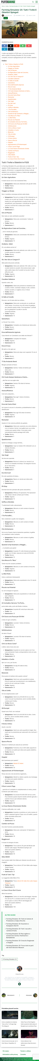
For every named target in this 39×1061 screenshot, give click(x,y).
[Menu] (36, 2)
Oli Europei (11, 136)
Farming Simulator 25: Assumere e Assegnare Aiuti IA (17, 925)
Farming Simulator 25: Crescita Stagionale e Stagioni (20, 941)
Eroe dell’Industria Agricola (16, 85)
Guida (7, 6)
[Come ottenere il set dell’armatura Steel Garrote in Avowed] (29, 1034)
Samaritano (11, 83)
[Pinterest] (29, 45)
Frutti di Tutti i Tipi (13, 157)
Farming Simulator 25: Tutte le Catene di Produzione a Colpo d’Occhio (19, 920)
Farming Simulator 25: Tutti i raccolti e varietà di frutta (18, 930)
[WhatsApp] (23, 45)
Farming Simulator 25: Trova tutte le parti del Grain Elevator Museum (19, 946)
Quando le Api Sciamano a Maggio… (19, 113)
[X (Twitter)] (10, 45)
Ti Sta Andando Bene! (14, 89)
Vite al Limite (12, 134)
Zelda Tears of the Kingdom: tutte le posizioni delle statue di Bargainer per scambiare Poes (29, 1024)
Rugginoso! (11, 152)
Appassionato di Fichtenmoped (17, 144)
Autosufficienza (12, 93)
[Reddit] (17, 45)
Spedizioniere (12, 99)
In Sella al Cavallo (13, 80)
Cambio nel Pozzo (13, 150)
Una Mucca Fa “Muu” (14, 115)
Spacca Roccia (12, 140)
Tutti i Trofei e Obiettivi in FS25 (14, 64)
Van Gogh (11, 101)
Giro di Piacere (12, 70)
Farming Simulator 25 (10, 959)
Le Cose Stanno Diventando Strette (18, 148)
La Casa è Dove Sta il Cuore (16, 159)
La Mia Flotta (12, 117)
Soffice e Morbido (13, 107)
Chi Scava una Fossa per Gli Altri (17, 124)
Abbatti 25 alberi (18, 763)
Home (3, 6)
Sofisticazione (12, 126)
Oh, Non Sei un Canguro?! (15, 76)
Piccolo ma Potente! (14, 120)
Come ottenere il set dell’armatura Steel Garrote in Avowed (28, 1043)
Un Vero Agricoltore (14, 66)
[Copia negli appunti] (10, 49)
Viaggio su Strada (13, 68)
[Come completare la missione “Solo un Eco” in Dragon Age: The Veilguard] (10, 1015)
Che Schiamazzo (13, 111)
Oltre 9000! (11, 154)
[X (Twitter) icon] (19, 984)
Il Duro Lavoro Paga (14, 146)
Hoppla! (10, 142)
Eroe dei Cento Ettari (14, 95)
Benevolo (11, 132)
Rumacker (11, 97)
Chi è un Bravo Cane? (14, 128)
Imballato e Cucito (13, 130)
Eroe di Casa (12, 87)
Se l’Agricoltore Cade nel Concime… (18, 72)
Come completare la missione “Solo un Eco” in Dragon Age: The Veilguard (9, 1024)
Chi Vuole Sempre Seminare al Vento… (19, 91)
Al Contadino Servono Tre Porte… (18, 122)
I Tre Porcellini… (12, 109)
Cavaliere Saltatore (13, 78)
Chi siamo (6, 1051)
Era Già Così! (12, 103)
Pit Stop (10, 105)
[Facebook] (4, 45)
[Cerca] (33, 2)
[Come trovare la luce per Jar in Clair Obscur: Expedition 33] (10, 1034)
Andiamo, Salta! (12, 74)
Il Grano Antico (12, 138)
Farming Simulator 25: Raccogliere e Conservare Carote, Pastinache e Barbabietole (18, 935)
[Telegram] (4, 49)
